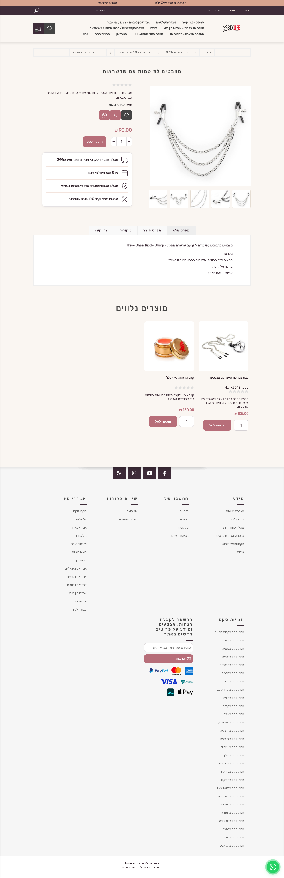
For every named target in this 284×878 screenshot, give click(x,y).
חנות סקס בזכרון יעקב (230, 690)
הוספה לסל (95, 141)
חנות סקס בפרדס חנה (230, 763)
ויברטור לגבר (79, 544)
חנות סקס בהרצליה (232, 731)
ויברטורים (81, 601)
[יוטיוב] (149, 473)
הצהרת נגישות (235, 511)
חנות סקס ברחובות (232, 804)
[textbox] (88, 10)
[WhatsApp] (273, 867)
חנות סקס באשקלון (232, 780)
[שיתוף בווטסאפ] (104, 115)
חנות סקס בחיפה (233, 698)
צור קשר (132, 511)
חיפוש (36, 10)
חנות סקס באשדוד (232, 747)
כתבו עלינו (237, 519)
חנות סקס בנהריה (233, 657)
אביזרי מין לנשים (77, 577)
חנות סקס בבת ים (233, 837)
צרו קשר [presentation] (101, 230)
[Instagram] (134, 473)
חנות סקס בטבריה (233, 673)
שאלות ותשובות (128, 519)
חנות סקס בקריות (233, 706)
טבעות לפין (80, 609)
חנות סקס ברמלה (233, 829)
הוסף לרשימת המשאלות (126, 115)
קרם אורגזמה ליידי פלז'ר (179, 378)
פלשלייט (81, 519)
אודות (240, 552)
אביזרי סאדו (79, 527)
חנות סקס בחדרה (233, 681)
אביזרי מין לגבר (78, 593)
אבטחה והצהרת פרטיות (230, 536)
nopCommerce (150, 863)
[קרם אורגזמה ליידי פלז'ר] (169, 346)
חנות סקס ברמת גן (232, 813)
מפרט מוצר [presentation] (152, 230)
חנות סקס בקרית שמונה (229, 632)
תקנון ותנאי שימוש (233, 544)
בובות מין (81, 560)
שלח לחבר (115, 115)
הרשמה (246, 10)
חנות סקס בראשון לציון (230, 788)
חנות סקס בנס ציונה (231, 821)
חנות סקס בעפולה (233, 640)
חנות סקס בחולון (234, 755)
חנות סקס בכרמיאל (232, 665)
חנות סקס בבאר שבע (231, 722)
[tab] (181, 230)
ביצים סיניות (79, 552)
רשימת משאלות (179, 536)
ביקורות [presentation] (126, 230)
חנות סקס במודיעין (232, 772)
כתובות (184, 519)
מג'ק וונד (81, 536)
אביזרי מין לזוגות (77, 585)
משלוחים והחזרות (233, 527)
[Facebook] (164, 473)
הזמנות (184, 511)
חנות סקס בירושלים (232, 739)
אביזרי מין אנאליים (76, 568)
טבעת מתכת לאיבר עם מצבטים (229, 378)
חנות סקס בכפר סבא (231, 796)
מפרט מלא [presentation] (181, 230)
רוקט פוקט (80, 511)
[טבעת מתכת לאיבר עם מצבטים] (223, 346)
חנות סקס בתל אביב (232, 845)
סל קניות (183, 527)
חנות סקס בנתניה (233, 649)
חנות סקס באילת (233, 714)
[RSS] (119, 473)
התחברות (232, 10)
